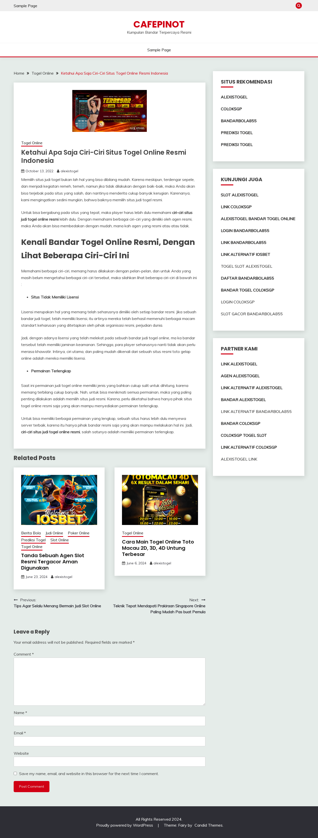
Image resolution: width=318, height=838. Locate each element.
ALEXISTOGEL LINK (239, 459)
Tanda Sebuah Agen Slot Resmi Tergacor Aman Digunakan (52, 561)
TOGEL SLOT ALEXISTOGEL (246, 266)
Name (20, 712)
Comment (24, 654)
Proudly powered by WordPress (125, 825)
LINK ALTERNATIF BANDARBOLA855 (256, 411)
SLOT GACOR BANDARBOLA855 (252, 313)
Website (21, 753)
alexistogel (69, 171)
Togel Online (31, 143)
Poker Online (78, 533)
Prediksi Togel (33, 540)
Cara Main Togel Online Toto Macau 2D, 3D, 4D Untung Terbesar (158, 548)
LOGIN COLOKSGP (238, 301)
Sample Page (25, 5)
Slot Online (59, 540)
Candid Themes (209, 825)
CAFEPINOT (159, 24)
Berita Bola (31, 533)
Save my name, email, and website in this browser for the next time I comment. (89, 773)
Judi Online (54, 533)
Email (20, 732)
